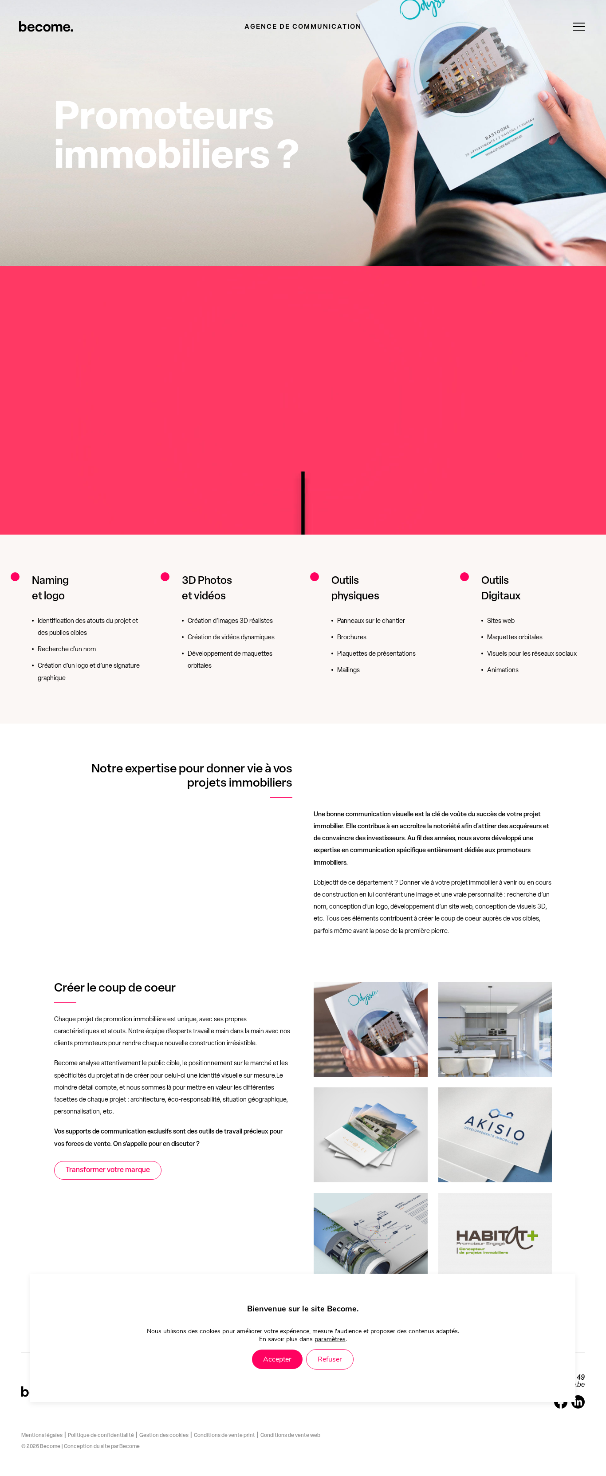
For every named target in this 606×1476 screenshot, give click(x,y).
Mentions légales (42, 1435)
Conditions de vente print (224, 1435)
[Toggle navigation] (579, 27)
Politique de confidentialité (101, 1435)
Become (129, 1446)
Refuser (330, 1360)
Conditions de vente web (290, 1435)
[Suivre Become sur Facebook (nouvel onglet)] (560, 1406)
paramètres (330, 1340)
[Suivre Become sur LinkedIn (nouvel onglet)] (578, 1406)
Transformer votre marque (108, 1170)
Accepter (277, 1360)
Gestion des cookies (164, 1435)
